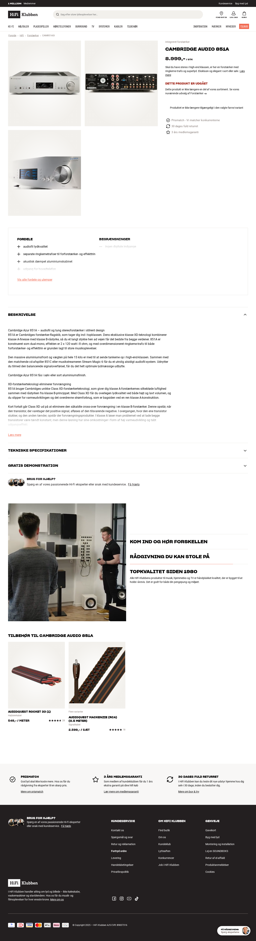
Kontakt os (117, 830)
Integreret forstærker (177, 42)
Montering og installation (219, 844)
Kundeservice (225, 3)
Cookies (210, 871)
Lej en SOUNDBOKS (216, 851)
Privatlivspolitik (120, 871)
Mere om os (57, 899)
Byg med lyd (212, 837)
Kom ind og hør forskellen (168, 537)
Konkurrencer (166, 857)
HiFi (22, 35)
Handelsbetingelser (122, 864)
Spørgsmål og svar (122, 837)
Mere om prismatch (32, 791)
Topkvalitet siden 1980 (163, 588)
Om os (162, 837)
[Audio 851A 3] (44, 173)
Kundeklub (164, 844)
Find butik (164, 830)
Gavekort (210, 830)
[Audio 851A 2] (121, 83)
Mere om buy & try (188, 791)
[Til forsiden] (23, 14)
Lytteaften (164, 851)
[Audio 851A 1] (44, 83)
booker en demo (226, 543)
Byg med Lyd (241, 3)
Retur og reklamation (123, 844)
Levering (116, 857)
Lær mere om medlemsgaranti (121, 791)
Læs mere (14, 435)
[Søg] (57, 14)
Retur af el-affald (215, 857)
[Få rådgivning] (245, 930)
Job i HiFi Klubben (168, 864)
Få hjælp (134, 484)
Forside (12, 35)
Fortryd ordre (119, 851)
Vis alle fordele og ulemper (34, 279)
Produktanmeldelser (217, 864)
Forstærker (33, 35)
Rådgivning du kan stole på (170, 573)
